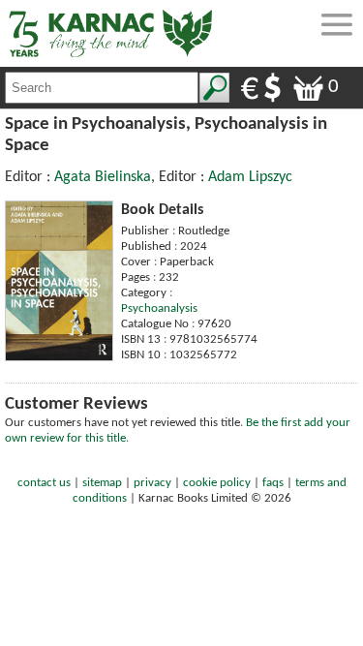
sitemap (102, 483)
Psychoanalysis (159, 308)
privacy (152, 483)
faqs (273, 483)
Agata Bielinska (102, 177)
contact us (44, 483)
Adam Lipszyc (250, 177)
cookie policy (217, 483)
